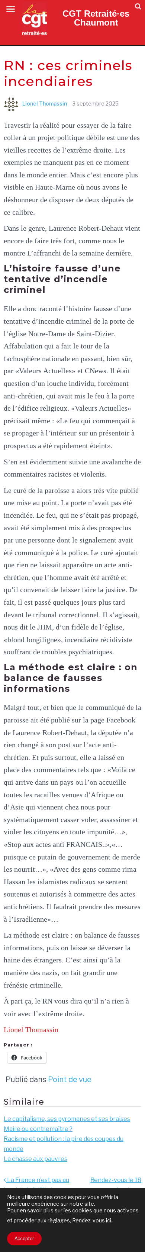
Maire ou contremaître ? (38, 1128)
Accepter (24, 1238)
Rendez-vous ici (91, 1220)
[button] (138, 6)
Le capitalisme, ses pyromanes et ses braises (67, 1118)
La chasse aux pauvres (35, 1158)
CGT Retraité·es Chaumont (95, 18)
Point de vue (69, 1079)
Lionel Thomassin (44, 103)
